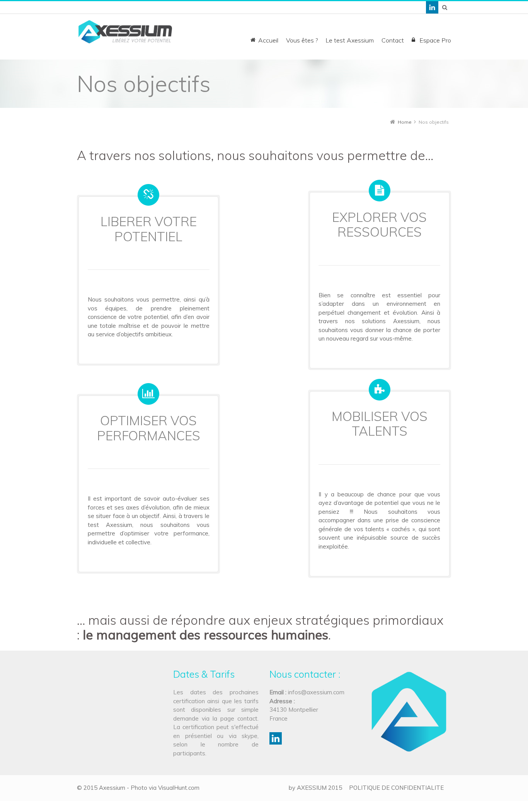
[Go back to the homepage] (125, 31)
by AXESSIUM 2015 (315, 787)
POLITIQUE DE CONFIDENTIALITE (396, 787)
